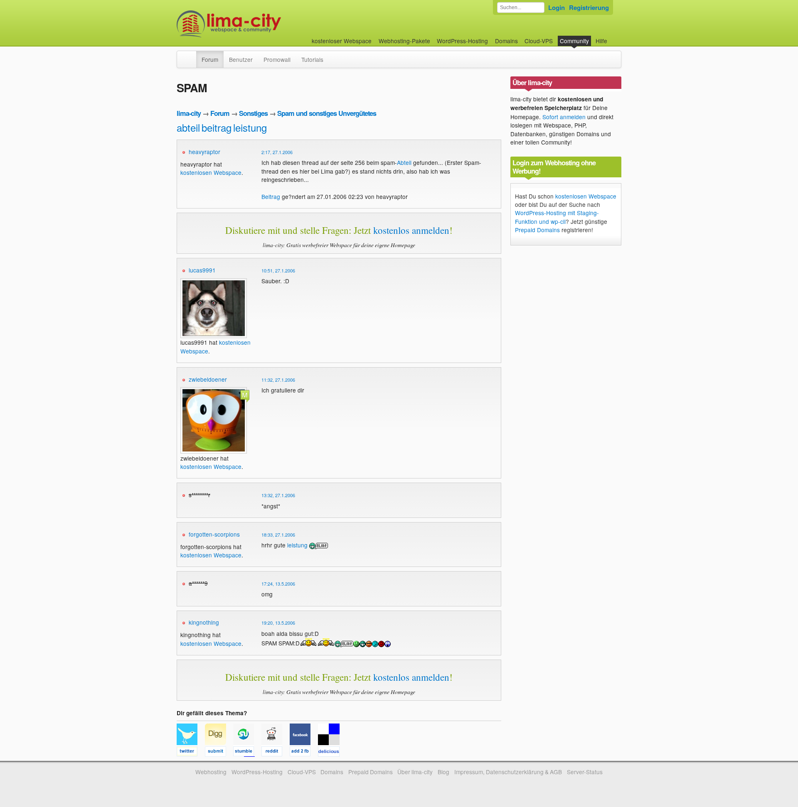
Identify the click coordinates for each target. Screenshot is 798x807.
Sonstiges (253, 113)
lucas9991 (202, 270)
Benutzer (241, 59)
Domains (506, 41)
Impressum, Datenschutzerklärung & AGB (508, 772)
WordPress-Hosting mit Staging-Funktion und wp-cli (557, 216)
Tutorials (312, 59)
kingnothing (204, 622)
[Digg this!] (219, 752)
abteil (188, 127)
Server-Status (585, 772)
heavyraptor (204, 151)
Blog (443, 772)
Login (556, 7)
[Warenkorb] (614, 37)
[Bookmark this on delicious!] (331, 752)
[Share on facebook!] (304, 752)
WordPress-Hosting (462, 41)
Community (574, 41)
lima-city (189, 113)
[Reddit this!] (275, 752)
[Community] (190, 55)
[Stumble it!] (247, 752)
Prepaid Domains (537, 230)
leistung (250, 127)
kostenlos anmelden (411, 230)
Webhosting (211, 772)
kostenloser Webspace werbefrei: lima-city (260, 23)
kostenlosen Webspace (210, 172)
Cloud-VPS (539, 41)
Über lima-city (415, 772)
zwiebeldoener (208, 379)
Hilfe (601, 41)
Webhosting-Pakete (404, 41)
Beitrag (270, 196)
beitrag (217, 127)
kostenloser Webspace (342, 41)
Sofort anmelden (564, 117)
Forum (210, 59)
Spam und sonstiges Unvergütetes (326, 113)
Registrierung (589, 7)
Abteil (404, 162)
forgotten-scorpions (214, 534)
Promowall (277, 59)
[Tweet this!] (191, 752)
